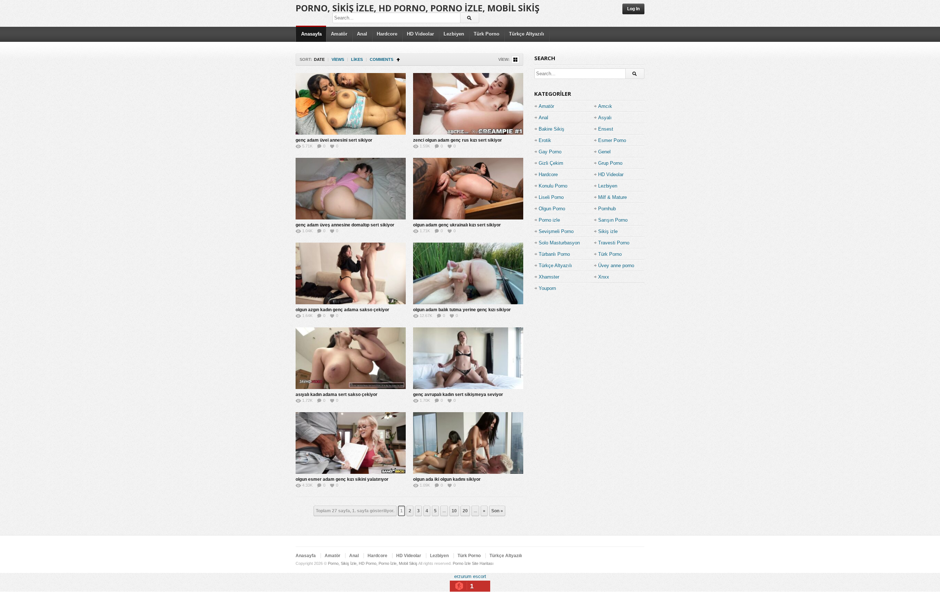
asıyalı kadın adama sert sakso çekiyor (336, 394)
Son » (497, 510)
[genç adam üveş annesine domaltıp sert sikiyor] (350, 188)
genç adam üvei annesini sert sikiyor (334, 140)
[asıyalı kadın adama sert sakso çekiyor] (350, 358)
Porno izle (549, 220)
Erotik (545, 140)
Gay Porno (550, 152)
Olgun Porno (552, 208)
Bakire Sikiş (551, 129)
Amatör (339, 34)
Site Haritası (483, 563)
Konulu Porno (553, 186)
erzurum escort (470, 576)
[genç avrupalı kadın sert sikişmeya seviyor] (468, 358)
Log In (633, 8)
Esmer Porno (612, 140)
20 (465, 510)
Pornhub (607, 208)
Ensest (605, 129)
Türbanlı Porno (554, 254)
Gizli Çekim (551, 163)
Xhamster (549, 277)
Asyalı (605, 117)
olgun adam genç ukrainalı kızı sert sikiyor (457, 225)
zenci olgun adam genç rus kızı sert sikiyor (457, 140)
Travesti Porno (613, 243)
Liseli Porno (551, 197)
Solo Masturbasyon (559, 243)
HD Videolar (420, 34)
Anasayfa (311, 34)
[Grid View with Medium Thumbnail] (515, 59)
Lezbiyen (454, 34)
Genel (604, 152)
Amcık (605, 106)
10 (454, 510)
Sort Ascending (398, 59)
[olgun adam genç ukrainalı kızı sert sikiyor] (468, 188)
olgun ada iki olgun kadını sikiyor (447, 479)
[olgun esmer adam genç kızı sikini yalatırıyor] (350, 443)
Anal (362, 34)
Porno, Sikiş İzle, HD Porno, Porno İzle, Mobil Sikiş (417, 8)
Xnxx (603, 277)
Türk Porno (486, 34)
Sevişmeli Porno (556, 231)
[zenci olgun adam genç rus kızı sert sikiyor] (468, 103)
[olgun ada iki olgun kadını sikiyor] (468, 443)
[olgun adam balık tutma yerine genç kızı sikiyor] (468, 273)
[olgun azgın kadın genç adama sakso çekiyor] (350, 273)
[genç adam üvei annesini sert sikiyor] (350, 103)
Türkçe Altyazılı (526, 34)
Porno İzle (462, 563)
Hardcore (387, 34)
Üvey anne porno (616, 265)
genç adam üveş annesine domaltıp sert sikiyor (345, 225)
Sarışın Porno (613, 220)
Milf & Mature (612, 197)
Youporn (547, 288)
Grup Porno (610, 163)
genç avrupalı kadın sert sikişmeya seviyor (458, 394)
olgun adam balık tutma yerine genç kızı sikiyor (462, 309)
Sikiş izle (608, 231)
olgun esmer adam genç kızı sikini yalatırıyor (342, 479)
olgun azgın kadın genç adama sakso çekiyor (342, 309)
